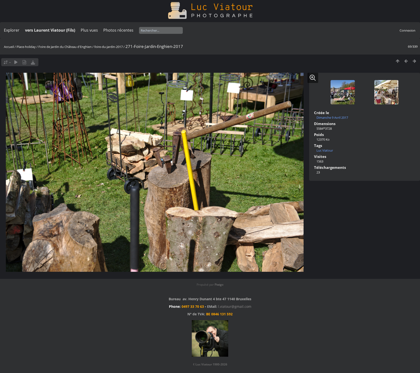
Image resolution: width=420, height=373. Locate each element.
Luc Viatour (324, 150)
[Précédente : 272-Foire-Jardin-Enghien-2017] (406, 61)
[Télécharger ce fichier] (33, 62)
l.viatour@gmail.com (234, 306)
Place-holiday (26, 47)
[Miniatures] (397, 61)
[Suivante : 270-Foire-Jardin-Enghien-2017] (414, 61)
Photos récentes (118, 30)
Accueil (9, 47)
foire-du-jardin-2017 (108, 47)
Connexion (407, 30)
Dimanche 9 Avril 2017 (332, 117)
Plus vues (89, 30)
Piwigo (219, 284)
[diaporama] (16, 62)
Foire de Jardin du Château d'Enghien (65, 47)
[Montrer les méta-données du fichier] (24, 62)
